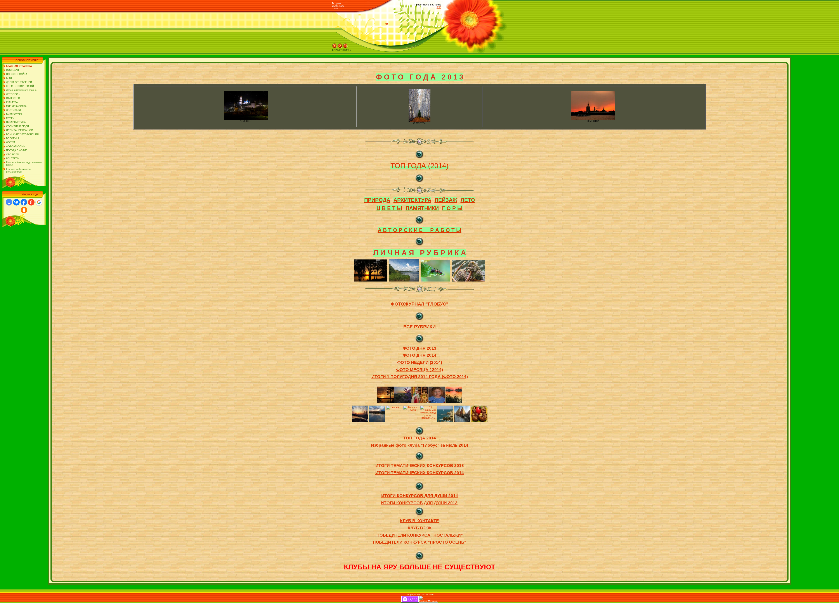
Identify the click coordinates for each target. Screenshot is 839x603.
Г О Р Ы (452, 208)
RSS (439, 7)
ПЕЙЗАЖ (446, 200)
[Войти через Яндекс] (31, 202)
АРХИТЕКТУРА (412, 200)
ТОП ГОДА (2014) (419, 166)
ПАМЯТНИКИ (422, 208)
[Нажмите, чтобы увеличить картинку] (246, 118)
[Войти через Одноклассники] (24, 210)
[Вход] (345, 47)
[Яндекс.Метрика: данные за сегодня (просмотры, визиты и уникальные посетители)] (428, 599)
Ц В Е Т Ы (389, 208)
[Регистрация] (340, 47)
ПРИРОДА (377, 200)
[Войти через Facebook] (24, 202)
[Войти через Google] (38, 202)
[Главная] (334, 47)
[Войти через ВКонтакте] (16, 202)
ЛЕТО (468, 200)
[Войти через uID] (9, 202)
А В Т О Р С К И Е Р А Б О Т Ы (419, 230)
